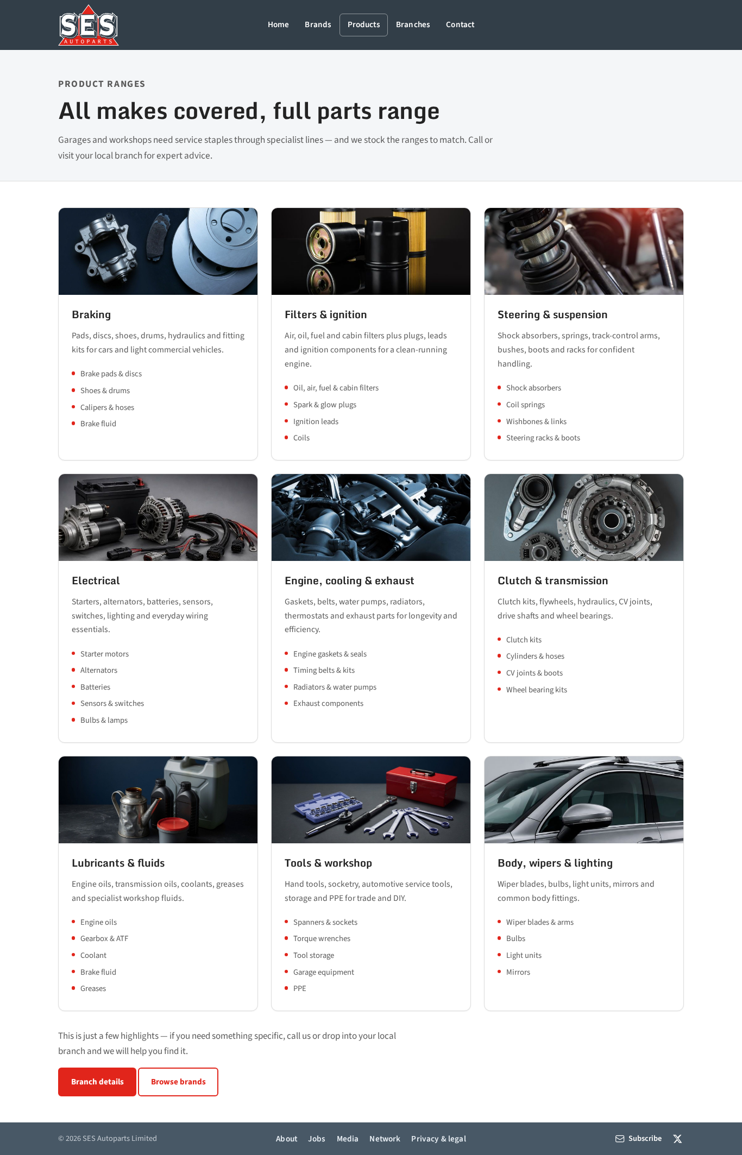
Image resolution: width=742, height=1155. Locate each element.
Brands (318, 24)
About (286, 1139)
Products (364, 24)
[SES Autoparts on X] (677, 1138)
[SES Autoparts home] (88, 25)
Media (348, 1139)
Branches (413, 24)
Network (384, 1139)
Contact (460, 24)
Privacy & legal (438, 1139)
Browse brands (178, 1082)
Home (279, 24)
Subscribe (645, 1138)
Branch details (97, 1082)
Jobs (317, 1139)
